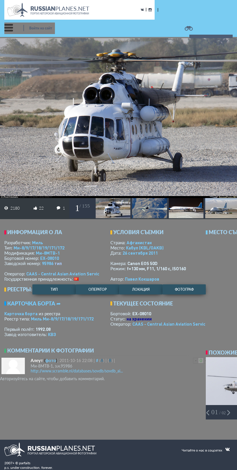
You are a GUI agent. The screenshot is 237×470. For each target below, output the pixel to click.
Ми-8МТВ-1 (48, 252)
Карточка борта (21, 313)
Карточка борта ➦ (34, 303)
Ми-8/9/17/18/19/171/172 (39, 247)
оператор (97, 289)
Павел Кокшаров (142, 278)
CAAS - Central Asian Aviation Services (65, 273)
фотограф (184, 289)
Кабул (145, 247)
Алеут (37, 360)
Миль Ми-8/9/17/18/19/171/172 (62, 318)
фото (50, 360)
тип (58, 263)
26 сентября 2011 (140, 252)
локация (141, 289)
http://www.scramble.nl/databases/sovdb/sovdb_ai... (77, 370)
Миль (37, 242)
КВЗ (52, 334)
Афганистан (139, 242)
